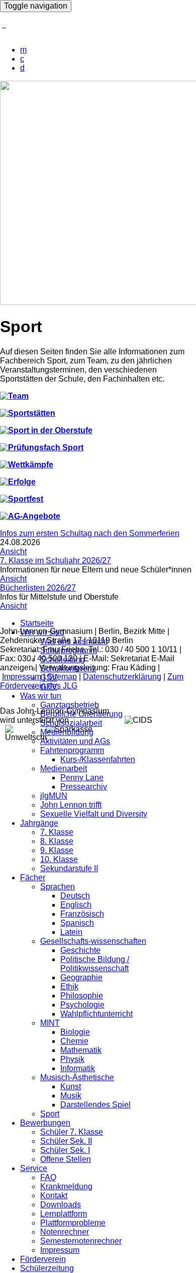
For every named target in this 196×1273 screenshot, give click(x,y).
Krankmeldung (66, 1186)
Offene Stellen (65, 1159)
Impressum (59, 1250)
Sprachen (57, 886)
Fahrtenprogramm (72, 750)
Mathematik (81, 1050)
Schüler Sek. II (66, 1141)
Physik (72, 1059)
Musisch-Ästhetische (77, 1077)
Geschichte (80, 950)
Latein (71, 932)
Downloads (60, 1204)
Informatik (77, 1068)
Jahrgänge (39, 823)
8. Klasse (56, 841)
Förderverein (43, 1259)
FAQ (48, 1177)
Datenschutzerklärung (122, 676)
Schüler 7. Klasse (71, 1132)
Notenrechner (64, 1232)
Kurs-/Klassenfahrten (97, 759)
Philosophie (81, 995)
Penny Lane (82, 777)
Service (33, 1168)
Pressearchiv (83, 786)
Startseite (37, 623)
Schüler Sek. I (65, 1150)
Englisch (75, 904)
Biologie (75, 1032)
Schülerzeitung (47, 1268)
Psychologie (82, 1004)
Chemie (74, 1041)
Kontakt (53, 1195)
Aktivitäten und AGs (75, 741)
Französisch (82, 914)
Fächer (32, 877)
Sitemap (62, 676)
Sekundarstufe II (69, 868)
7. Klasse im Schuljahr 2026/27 (55, 560)
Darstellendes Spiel (95, 1104)
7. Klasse (56, 832)
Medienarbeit (63, 768)
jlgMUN (53, 795)
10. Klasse (59, 859)
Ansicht (13, 551)
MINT (50, 1023)
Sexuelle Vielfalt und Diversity (93, 814)
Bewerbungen (45, 1123)
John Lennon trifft (71, 805)
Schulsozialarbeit (71, 723)
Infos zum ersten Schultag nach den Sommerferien (89, 533)
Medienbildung (66, 732)
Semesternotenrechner (81, 1241)
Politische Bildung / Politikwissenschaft (94, 964)
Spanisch (77, 923)
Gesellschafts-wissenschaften (93, 941)
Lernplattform (63, 1213)
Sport (49, 1113)
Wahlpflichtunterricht (96, 1014)
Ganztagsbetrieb (69, 705)
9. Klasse (56, 850)
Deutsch (75, 895)
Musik (70, 1095)
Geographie (81, 977)
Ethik (69, 986)
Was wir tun (40, 696)
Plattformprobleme (73, 1222)
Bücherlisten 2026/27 (38, 588)
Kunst (70, 1086)
